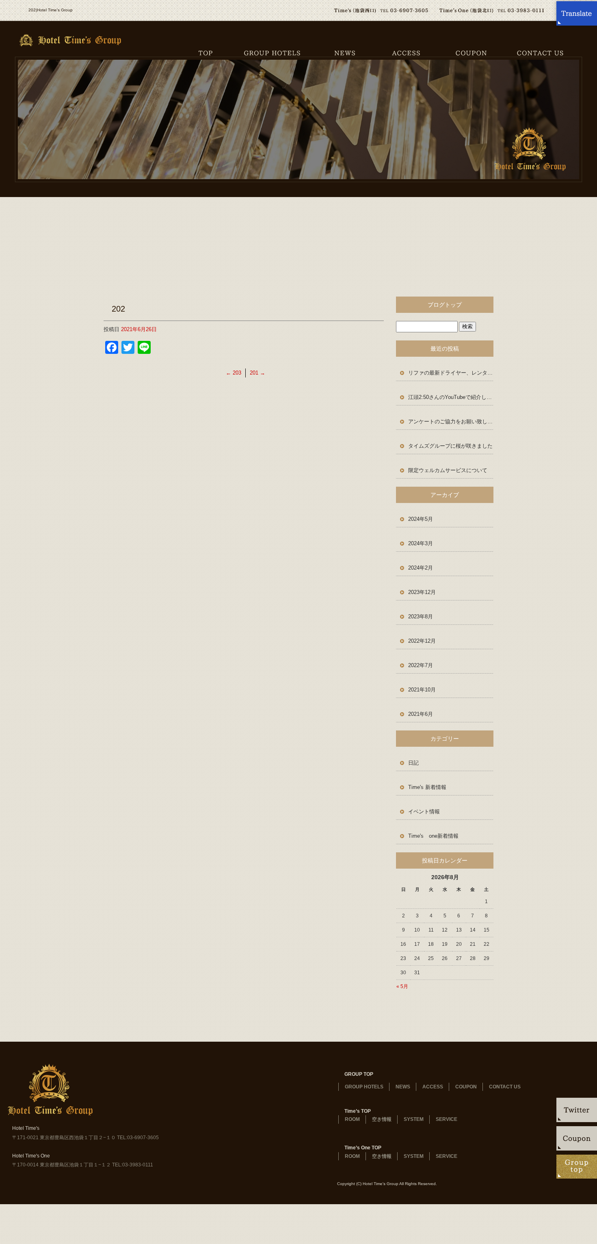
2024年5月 (420, 519)
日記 (413, 763)
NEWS (345, 52)
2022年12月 (422, 641)
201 (257, 373)
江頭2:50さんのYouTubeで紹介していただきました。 (450, 397)
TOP (205, 52)
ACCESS (406, 52)
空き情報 (382, 1119)
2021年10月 (422, 690)
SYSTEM (414, 1119)
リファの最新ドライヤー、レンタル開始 (450, 373)
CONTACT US (550, 52)
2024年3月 (420, 543)
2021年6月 (420, 714)
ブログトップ (445, 304)
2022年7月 (420, 665)
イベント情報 (424, 811)
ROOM (352, 1119)
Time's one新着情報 (433, 836)
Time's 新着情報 (427, 787)
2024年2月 (420, 568)
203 (233, 373)
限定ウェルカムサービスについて (447, 470)
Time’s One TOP (362, 1148)
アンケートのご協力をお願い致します (450, 421)
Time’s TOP (357, 1111)
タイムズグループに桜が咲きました (450, 446)
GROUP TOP (358, 1074)
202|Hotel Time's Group (50, 10)
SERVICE (446, 1119)
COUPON (471, 52)
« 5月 (402, 986)
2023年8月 (420, 616)
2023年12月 (422, 592)
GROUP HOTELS (272, 52)
